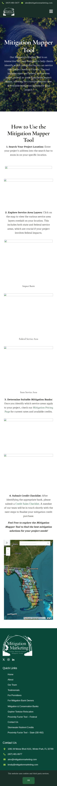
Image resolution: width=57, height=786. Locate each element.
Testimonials (13, 690)
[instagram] (8, 660)
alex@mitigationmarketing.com (38, 2)
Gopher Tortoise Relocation (20, 712)
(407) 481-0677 (12, 2)
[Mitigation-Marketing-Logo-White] (8, 8)
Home (10, 674)
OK (28, 780)
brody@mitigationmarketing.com (23, 765)
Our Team (12, 685)
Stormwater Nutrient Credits (21, 727)
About (10, 680)
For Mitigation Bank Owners (21, 700)
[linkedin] (13, 660)
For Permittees (14, 695)
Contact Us (13, 722)
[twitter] (4, 660)
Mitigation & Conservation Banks (23, 706)
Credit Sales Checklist (27, 504)
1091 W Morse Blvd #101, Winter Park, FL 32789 (30, 749)
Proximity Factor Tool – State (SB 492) (25, 732)
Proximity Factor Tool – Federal (22, 717)
